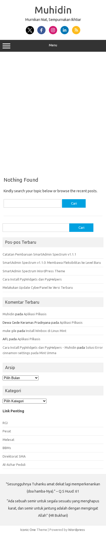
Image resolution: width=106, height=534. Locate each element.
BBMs (7, 448)
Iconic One (28, 529)
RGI (5, 423)
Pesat (7, 431)
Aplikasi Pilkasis (35, 314)
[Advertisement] (53, 112)
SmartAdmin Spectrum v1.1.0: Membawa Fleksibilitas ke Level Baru (52, 262)
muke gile (9, 330)
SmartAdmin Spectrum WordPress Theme (34, 271)
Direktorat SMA (14, 456)
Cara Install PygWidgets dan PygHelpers (32, 279)
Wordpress (76, 529)
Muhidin (53, 9)
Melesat (8, 439)
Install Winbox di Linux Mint (46, 330)
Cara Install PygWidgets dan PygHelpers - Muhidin (39, 347)
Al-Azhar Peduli (14, 464)
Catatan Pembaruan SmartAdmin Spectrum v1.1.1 (39, 254)
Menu (53, 45)
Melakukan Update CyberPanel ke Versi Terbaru (38, 287)
